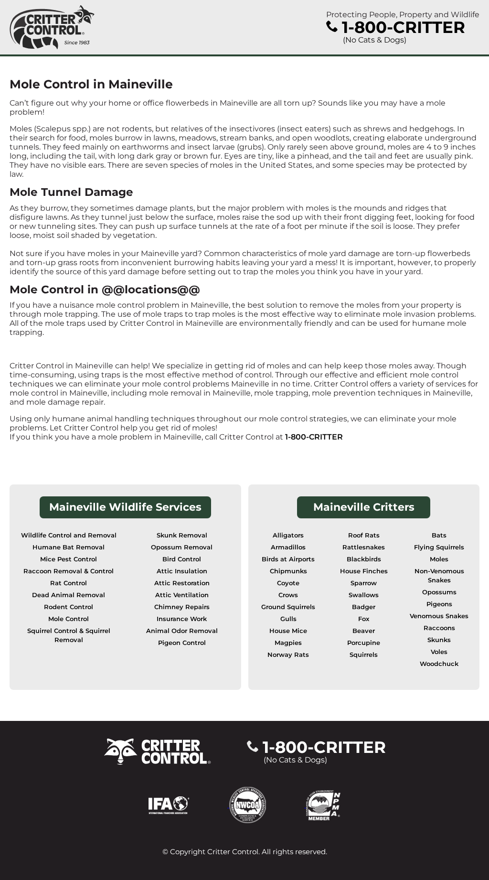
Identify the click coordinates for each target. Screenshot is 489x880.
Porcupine (363, 642)
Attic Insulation (182, 571)
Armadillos (288, 547)
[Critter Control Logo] (52, 27)
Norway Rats (288, 654)
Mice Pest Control (68, 559)
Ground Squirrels (288, 607)
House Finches (364, 571)
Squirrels (364, 654)
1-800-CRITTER (314, 436)
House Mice (288, 630)
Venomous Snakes (439, 616)
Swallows (364, 595)
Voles (439, 651)
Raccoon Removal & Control (68, 571)
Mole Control (68, 618)
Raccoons (439, 628)
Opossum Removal (182, 547)
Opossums (439, 592)
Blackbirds (364, 559)
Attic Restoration (182, 583)
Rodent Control (68, 607)
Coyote (288, 583)
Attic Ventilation (182, 595)
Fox (363, 618)
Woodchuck (439, 663)
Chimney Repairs (182, 607)
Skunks (439, 640)
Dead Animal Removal (68, 595)
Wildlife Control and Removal (69, 535)
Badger (363, 607)
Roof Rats (364, 535)
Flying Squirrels (439, 547)
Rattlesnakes (363, 547)
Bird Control (181, 559)
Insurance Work (182, 618)
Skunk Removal (182, 535)
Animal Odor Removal (182, 630)
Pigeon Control (182, 642)
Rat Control (68, 583)
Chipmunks (288, 571)
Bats (439, 535)
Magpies (288, 642)
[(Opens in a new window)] (189, 804)
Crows (288, 595)
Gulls (288, 618)
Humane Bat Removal (68, 547)
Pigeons (439, 604)
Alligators (288, 535)
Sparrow (364, 583)
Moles (439, 559)
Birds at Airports (288, 559)
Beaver (363, 630)
